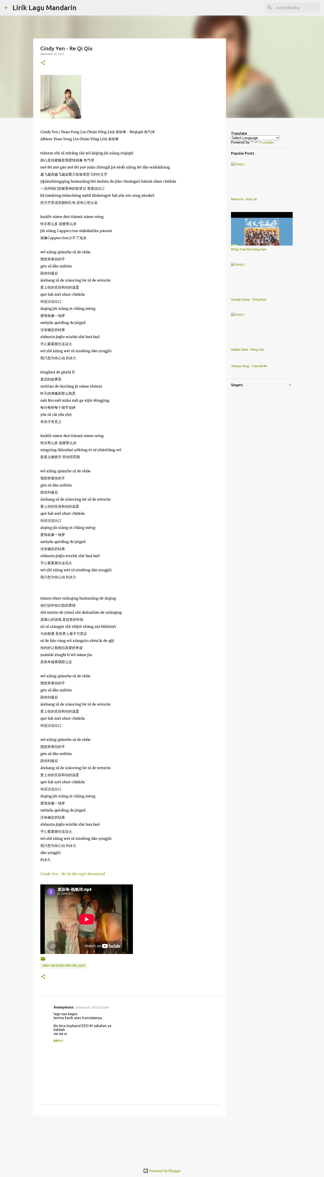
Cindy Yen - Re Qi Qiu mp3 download (72, 874)
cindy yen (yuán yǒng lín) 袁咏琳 (63, 965)
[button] (43, 63)
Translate (266, 142)
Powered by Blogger (164, 1171)
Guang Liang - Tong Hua (248, 299)
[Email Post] (43, 960)
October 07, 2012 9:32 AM (91, 1007)
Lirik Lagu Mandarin (44, 7)
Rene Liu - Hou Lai (244, 199)
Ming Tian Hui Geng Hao (248, 249)
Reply (58, 1041)
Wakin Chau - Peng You (247, 349)
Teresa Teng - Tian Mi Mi (249, 366)
